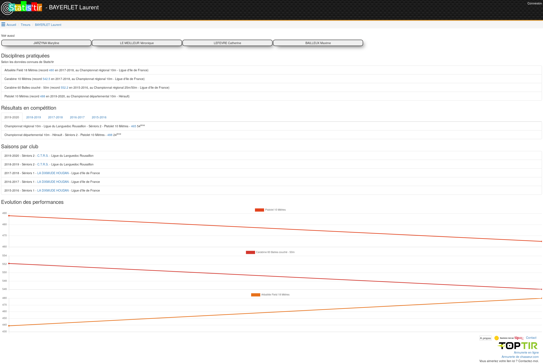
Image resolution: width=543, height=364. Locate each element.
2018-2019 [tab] (33, 117)
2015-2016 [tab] (99, 117)
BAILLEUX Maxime (318, 43)
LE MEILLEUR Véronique (137, 43)
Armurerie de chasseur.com (520, 356)
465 (133, 126)
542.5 (46, 79)
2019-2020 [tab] (11, 117)
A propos (485, 338)
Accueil (11, 24)
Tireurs (25, 24)
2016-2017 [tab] (77, 117)
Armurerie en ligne (526, 352)
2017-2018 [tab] (55, 117)
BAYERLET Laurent (48, 24)
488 (42, 96)
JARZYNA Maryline (46, 43)
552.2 (64, 87)
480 (51, 70)
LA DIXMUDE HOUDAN (53, 173)
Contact (531, 337)
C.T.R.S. (43, 155)
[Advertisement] (449, 10)
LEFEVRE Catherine (227, 43)
